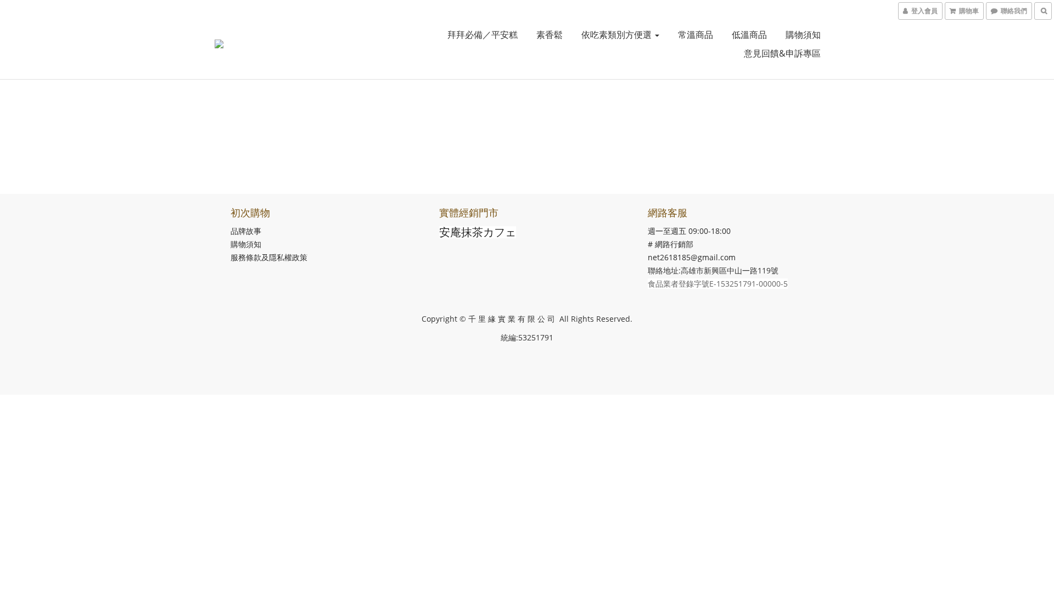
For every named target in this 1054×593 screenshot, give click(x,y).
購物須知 (803, 35)
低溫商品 (749, 35)
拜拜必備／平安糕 (482, 35)
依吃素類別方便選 (617, 35)
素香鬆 (549, 35)
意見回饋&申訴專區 (782, 53)
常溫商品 (695, 35)
